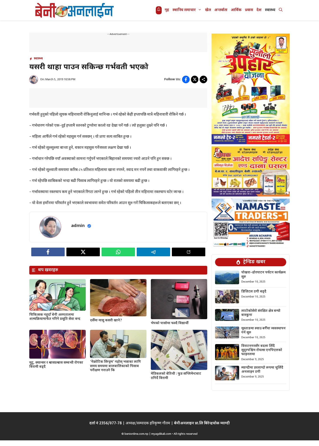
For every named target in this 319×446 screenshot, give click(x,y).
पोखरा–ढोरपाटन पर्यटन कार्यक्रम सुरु (263, 274)
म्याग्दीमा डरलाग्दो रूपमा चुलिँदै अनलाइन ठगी (262, 370)
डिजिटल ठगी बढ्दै (253, 291)
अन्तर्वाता (220, 10)
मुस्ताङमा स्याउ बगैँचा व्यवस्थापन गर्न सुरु (263, 330)
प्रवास (249, 10)
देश (259, 10)
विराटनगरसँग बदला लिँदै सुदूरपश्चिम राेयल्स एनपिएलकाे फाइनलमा (261, 350)
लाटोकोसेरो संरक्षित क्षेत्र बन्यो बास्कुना (260, 313)
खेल (208, 10)
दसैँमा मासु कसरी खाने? (106, 320)
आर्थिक (236, 10)
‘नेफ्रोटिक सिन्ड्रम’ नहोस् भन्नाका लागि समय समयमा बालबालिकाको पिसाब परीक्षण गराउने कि (115, 366)
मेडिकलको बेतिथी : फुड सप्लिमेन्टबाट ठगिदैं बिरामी (176, 376)
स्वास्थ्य (270, 10)
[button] (280, 10)
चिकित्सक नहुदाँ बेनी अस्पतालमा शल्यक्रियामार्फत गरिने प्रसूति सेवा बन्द (54, 317)
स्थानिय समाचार (184, 10)
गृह (167, 10)
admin (78, 226)
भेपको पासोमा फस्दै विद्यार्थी (170, 323)
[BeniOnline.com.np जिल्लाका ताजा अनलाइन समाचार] (75, 10)
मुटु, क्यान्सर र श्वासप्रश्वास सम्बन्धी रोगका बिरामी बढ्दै (56, 365)
